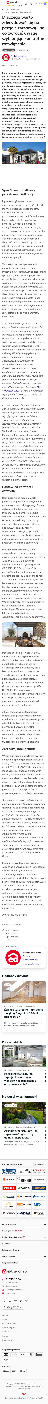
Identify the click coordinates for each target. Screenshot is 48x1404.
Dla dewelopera (8, 1327)
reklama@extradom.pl (30, 960)
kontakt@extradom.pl (14, 1290)
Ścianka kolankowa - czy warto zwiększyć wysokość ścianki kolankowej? (23, 1013)
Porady (7, 10)
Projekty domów (9, 1224)
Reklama (5, 1332)
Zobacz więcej (37, 1164)
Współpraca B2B (9, 1323)
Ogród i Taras (15, 10)
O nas (4, 1319)
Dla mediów (7, 1340)
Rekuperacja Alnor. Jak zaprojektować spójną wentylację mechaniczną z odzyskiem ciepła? (20, 1079)
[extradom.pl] (15, 2)
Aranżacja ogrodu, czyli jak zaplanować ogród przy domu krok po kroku (20, 1134)
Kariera (5, 1336)
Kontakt (5, 1315)
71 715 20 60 (13, 1279)
